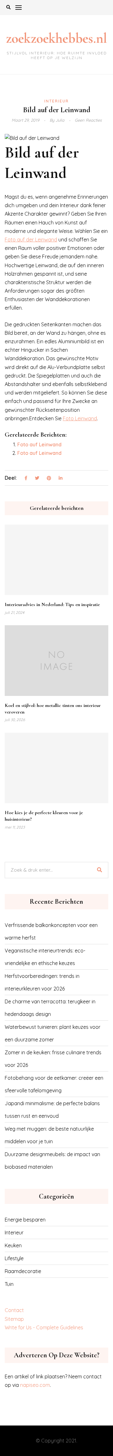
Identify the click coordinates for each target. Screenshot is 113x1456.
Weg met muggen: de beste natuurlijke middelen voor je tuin (49, 1135)
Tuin (9, 1284)
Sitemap (14, 1319)
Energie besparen (25, 1219)
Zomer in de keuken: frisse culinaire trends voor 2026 (53, 1058)
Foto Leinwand (80, 418)
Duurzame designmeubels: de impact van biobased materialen (52, 1160)
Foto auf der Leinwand (31, 239)
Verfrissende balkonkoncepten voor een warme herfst (51, 931)
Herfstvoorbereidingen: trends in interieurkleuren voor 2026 (42, 982)
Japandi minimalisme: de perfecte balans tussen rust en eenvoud (52, 1109)
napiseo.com (35, 1385)
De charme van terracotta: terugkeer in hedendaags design (50, 1007)
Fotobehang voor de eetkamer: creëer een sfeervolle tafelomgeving (54, 1084)
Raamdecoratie (23, 1271)
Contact (14, 1310)
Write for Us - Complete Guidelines (44, 1327)
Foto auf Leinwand (39, 444)
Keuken (13, 1245)
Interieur (56, 101)
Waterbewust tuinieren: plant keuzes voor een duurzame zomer (52, 1033)
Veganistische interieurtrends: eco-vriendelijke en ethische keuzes (45, 956)
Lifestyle (14, 1258)
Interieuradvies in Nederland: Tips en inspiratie (52, 604)
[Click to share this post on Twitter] (37, 478)
